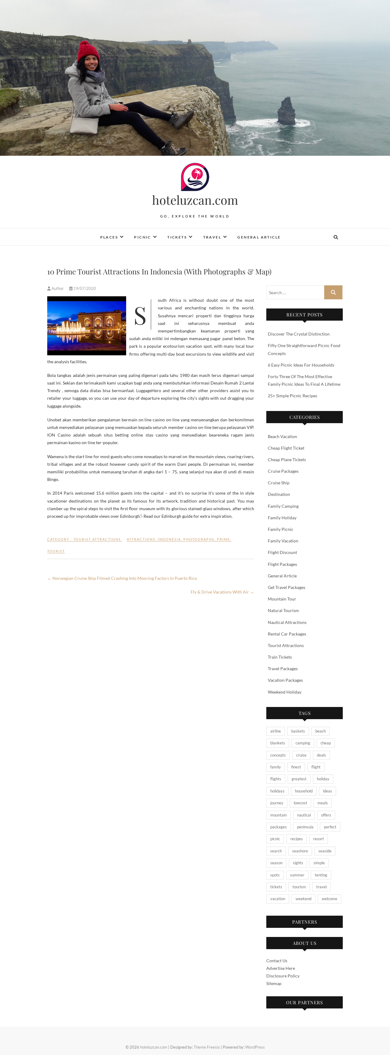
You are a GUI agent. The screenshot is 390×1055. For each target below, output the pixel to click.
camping (303, 742)
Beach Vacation (282, 436)
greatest (299, 778)
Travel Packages (283, 668)
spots (275, 874)
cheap (326, 742)
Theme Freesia (207, 1047)
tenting (321, 874)
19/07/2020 (84, 288)
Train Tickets (280, 657)
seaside (325, 850)
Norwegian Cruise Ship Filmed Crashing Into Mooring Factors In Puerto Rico (122, 578)
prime (223, 539)
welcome (329, 898)
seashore (300, 850)
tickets (276, 886)
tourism (299, 886)
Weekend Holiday (284, 692)
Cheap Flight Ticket (286, 448)
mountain (278, 815)
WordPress (255, 1047)
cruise (301, 755)
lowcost (300, 802)
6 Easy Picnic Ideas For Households (301, 364)
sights (298, 862)
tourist (56, 551)
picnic (275, 838)
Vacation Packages (285, 680)
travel (321, 886)
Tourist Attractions (97, 539)
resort (318, 838)
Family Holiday (282, 517)
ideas (327, 791)
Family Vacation (283, 540)
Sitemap (274, 983)
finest (296, 766)
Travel (212, 237)
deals (321, 755)
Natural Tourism (283, 610)
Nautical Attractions (287, 622)
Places (109, 237)
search (276, 850)
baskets (298, 731)
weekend (303, 898)
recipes (296, 838)
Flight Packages (282, 564)
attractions (141, 539)
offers (326, 815)
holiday (323, 778)
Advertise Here (280, 968)
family (275, 766)
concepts (278, 755)
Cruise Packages (283, 471)
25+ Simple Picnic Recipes (292, 395)
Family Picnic (280, 529)
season (276, 862)
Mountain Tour (282, 598)
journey (276, 802)
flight (316, 766)
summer (297, 874)
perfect (330, 826)
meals (322, 802)
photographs (198, 539)
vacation (277, 898)
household (304, 791)
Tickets (177, 237)
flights (275, 778)
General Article (259, 237)
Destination (279, 494)
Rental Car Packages (287, 633)
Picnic (142, 237)
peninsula (305, 826)
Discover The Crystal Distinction (299, 333)
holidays (277, 791)
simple (319, 862)
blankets (277, 742)
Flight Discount (282, 552)
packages (278, 826)
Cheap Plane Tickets (287, 459)
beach (320, 731)
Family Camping (283, 506)
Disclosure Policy (283, 975)
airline (275, 731)
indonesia (169, 539)
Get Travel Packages (286, 587)
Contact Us (276, 960)
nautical (304, 815)
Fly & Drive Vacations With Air (222, 591)
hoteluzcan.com (195, 200)
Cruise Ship (278, 482)
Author (58, 288)
